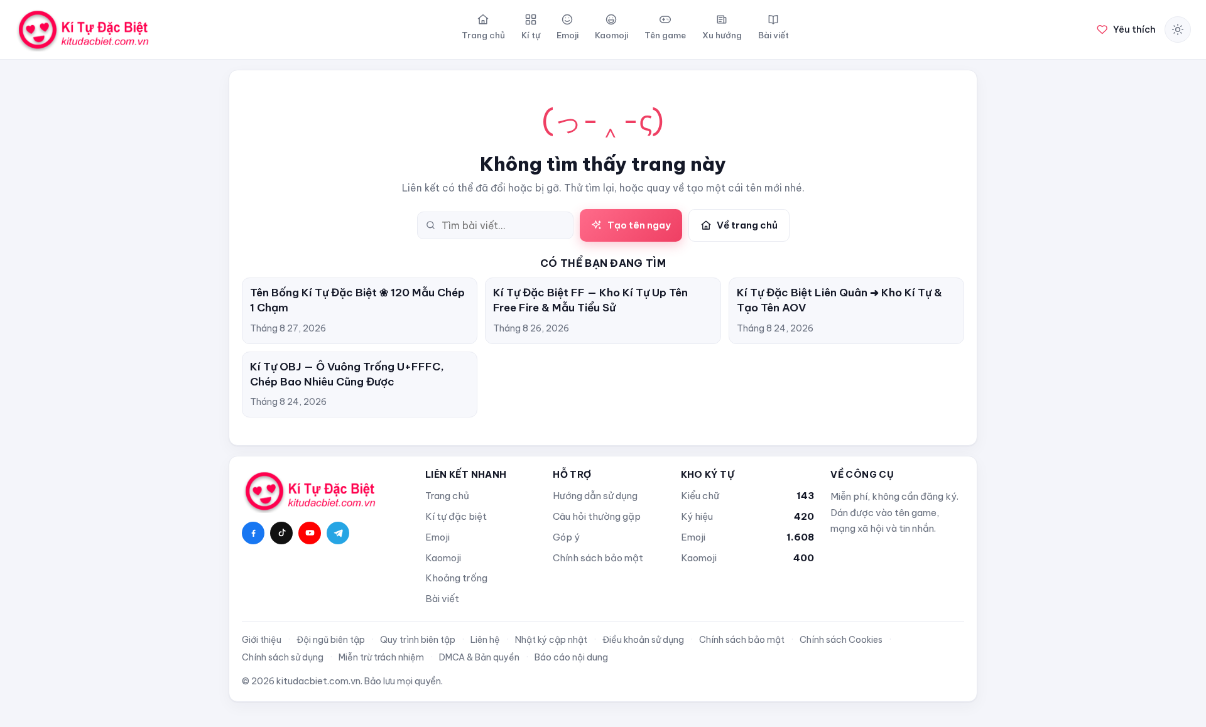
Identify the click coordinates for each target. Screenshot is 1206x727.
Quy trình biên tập (417, 639)
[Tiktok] (281, 533)
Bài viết (442, 599)
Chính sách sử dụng (282, 657)
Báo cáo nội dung (571, 657)
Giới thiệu (261, 639)
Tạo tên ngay (639, 225)
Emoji (437, 537)
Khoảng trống (456, 578)
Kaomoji (443, 558)
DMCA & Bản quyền (479, 657)
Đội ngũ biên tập (330, 639)
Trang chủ (447, 496)
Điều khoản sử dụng (643, 639)
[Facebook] (253, 533)
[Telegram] (338, 533)
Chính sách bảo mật (598, 558)
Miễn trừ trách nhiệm (381, 657)
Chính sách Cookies (841, 639)
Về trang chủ (747, 225)
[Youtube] (309, 533)
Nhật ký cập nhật (551, 639)
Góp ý (566, 537)
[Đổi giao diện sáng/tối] (1178, 29)
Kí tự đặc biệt (456, 516)
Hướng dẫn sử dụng (595, 496)
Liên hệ (485, 639)
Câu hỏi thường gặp (597, 516)
